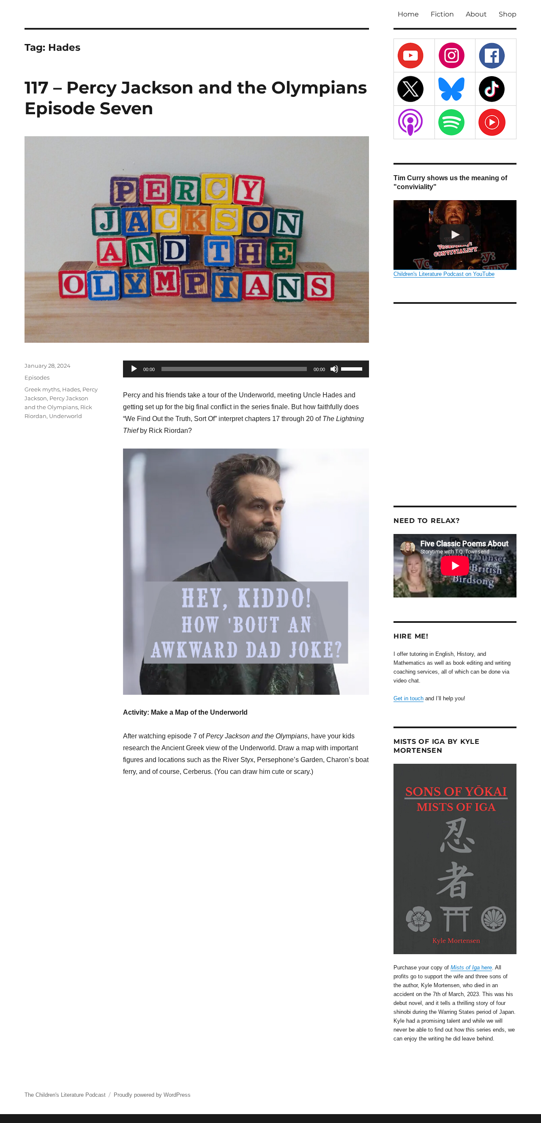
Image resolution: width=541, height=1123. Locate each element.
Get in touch (408, 698)
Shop (507, 14)
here (471, 967)
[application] (246, 369)
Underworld (65, 416)
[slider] (353, 368)
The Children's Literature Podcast (65, 1095)
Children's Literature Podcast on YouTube (444, 274)
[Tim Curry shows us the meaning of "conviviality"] (454, 235)
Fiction (442, 14)
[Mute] (334, 369)
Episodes (37, 377)
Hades (71, 389)
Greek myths (42, 389)
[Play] (134, 369)
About (476, 14)
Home (408, 14)
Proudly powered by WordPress (152, 1095)
